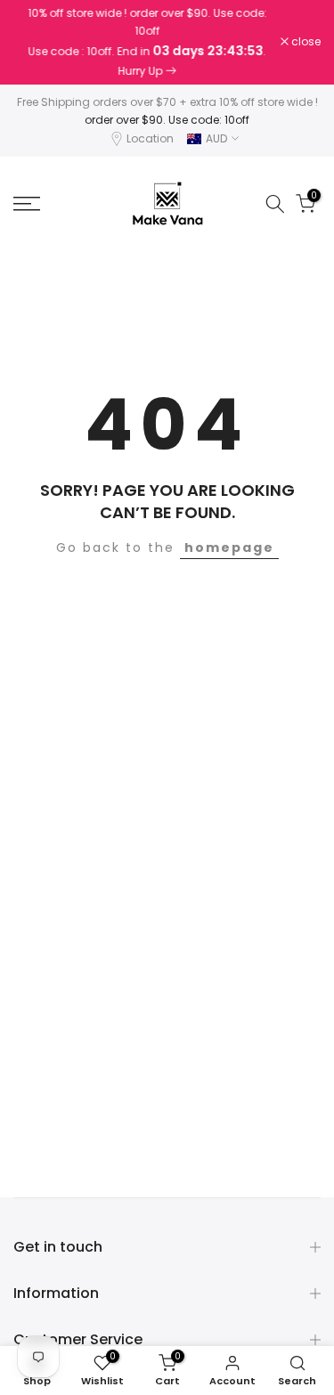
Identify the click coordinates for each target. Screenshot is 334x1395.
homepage (229, 547)
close (305, 41)
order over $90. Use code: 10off (167, 119)
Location (150, 138)
